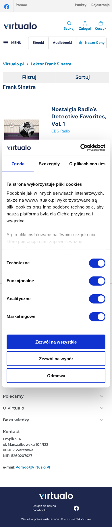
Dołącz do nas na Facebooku (44, 508)
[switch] (97, 280)
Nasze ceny (95, 42)
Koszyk (100, 28)
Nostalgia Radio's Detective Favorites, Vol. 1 (78, 117)
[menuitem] (38, 43)
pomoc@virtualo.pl (33, 467)
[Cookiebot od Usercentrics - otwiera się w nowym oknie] (80, 147)
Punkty (80, 5)
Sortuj (83, 77)
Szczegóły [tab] (49, 163)
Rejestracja (100, 5)
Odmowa (56, 375)
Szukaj (69, 28)
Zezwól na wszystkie (56, 341)
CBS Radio (60, 131)
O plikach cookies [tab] (87, 163)
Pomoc (21, 5)
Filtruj (29, 77)
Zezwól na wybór (56, 358)
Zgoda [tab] (17, 163)
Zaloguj (84, 28)
